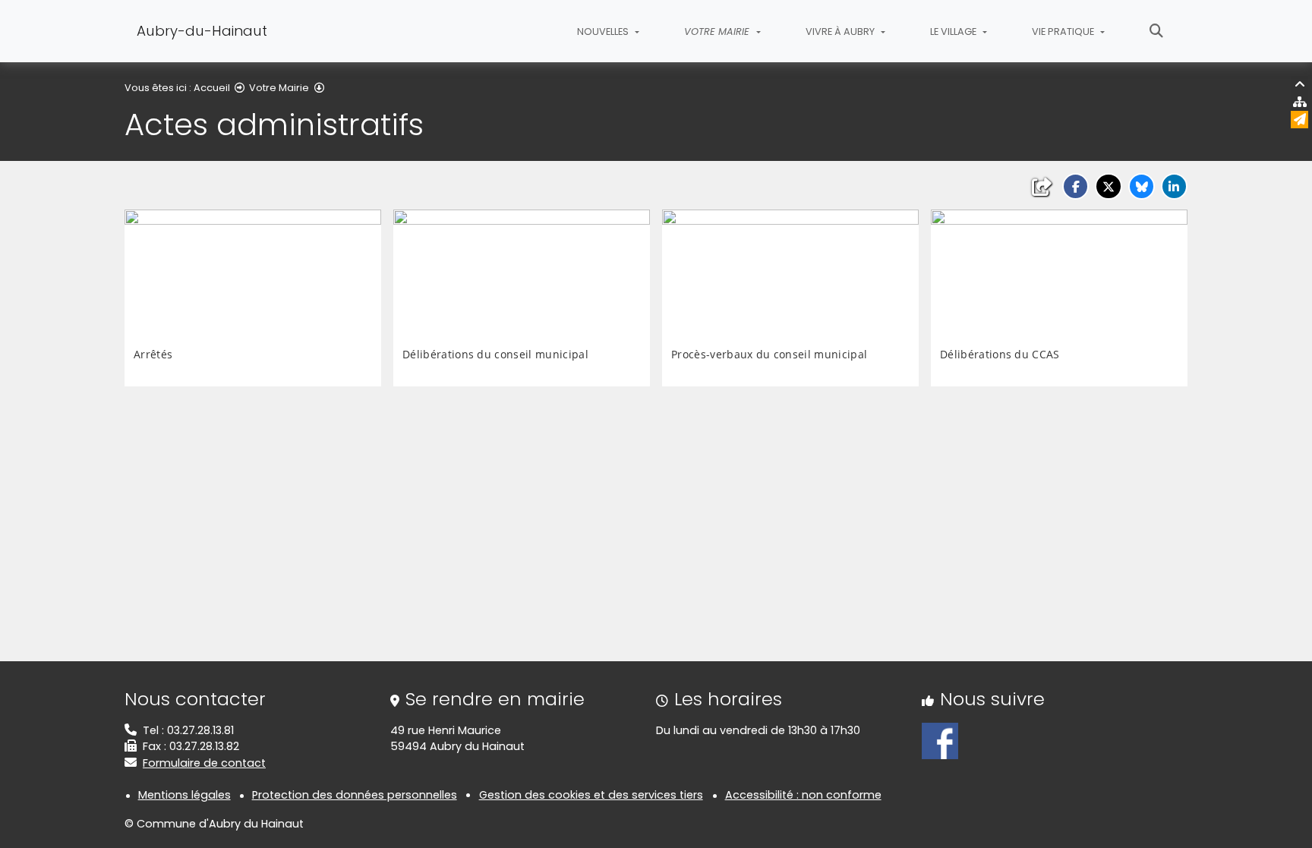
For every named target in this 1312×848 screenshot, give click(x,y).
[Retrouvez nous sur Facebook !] (940, 740)
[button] (1075, 186)
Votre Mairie (279, 87)
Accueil (212, 87)
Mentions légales (184, 794)
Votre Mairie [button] (718, 31)
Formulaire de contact (204, 763)
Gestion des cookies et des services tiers (591, 794)
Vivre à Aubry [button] (841, 31)
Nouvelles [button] (604, 31)
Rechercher (1156, 31)
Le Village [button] (954, 31)
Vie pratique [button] (1064, 31)
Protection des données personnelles (354, 794)
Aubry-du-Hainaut (202, 30)
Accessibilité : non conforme (803, 794)
